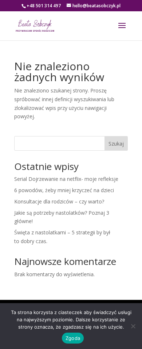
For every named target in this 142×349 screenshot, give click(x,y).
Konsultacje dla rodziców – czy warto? (59, 201)
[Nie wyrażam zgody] (133, 326)
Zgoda (73, 338)
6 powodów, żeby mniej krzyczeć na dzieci (64, 190)
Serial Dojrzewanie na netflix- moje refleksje (66, 178)
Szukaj (116, 143)
